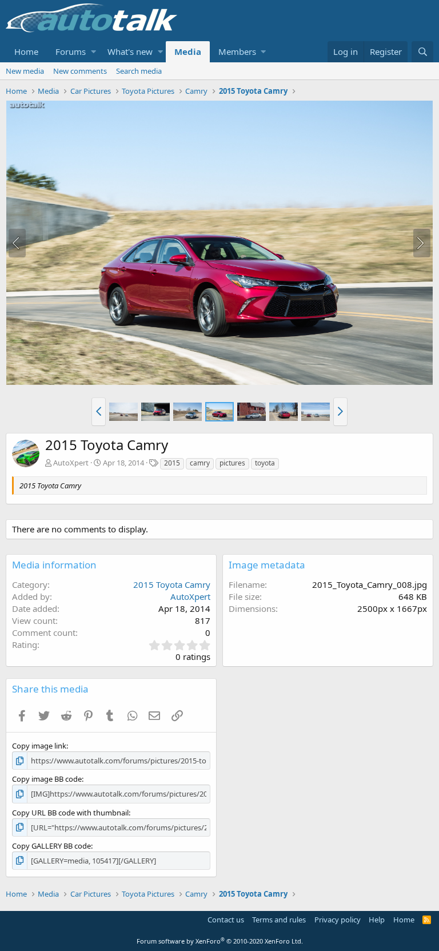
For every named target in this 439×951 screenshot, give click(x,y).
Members (237, 51)
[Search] (422, 51)
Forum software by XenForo (220, 941)
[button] (93, 51)
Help (377, 919)
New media (25, 71)
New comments (80, 71)
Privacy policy (337, 919)
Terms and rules (279, 919)
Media (187, 51)
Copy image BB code (47, 779)
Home (26, 51)
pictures (232, 463)
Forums (70, 51)
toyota (265, 463)
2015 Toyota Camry (171, 584)
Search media (139, 71)
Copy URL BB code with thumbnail (70, 812)
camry (200, 463)
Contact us (225, 919)
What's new (130, 51)
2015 (172, 463)
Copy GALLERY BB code (51, 846)
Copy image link (39, 746)
